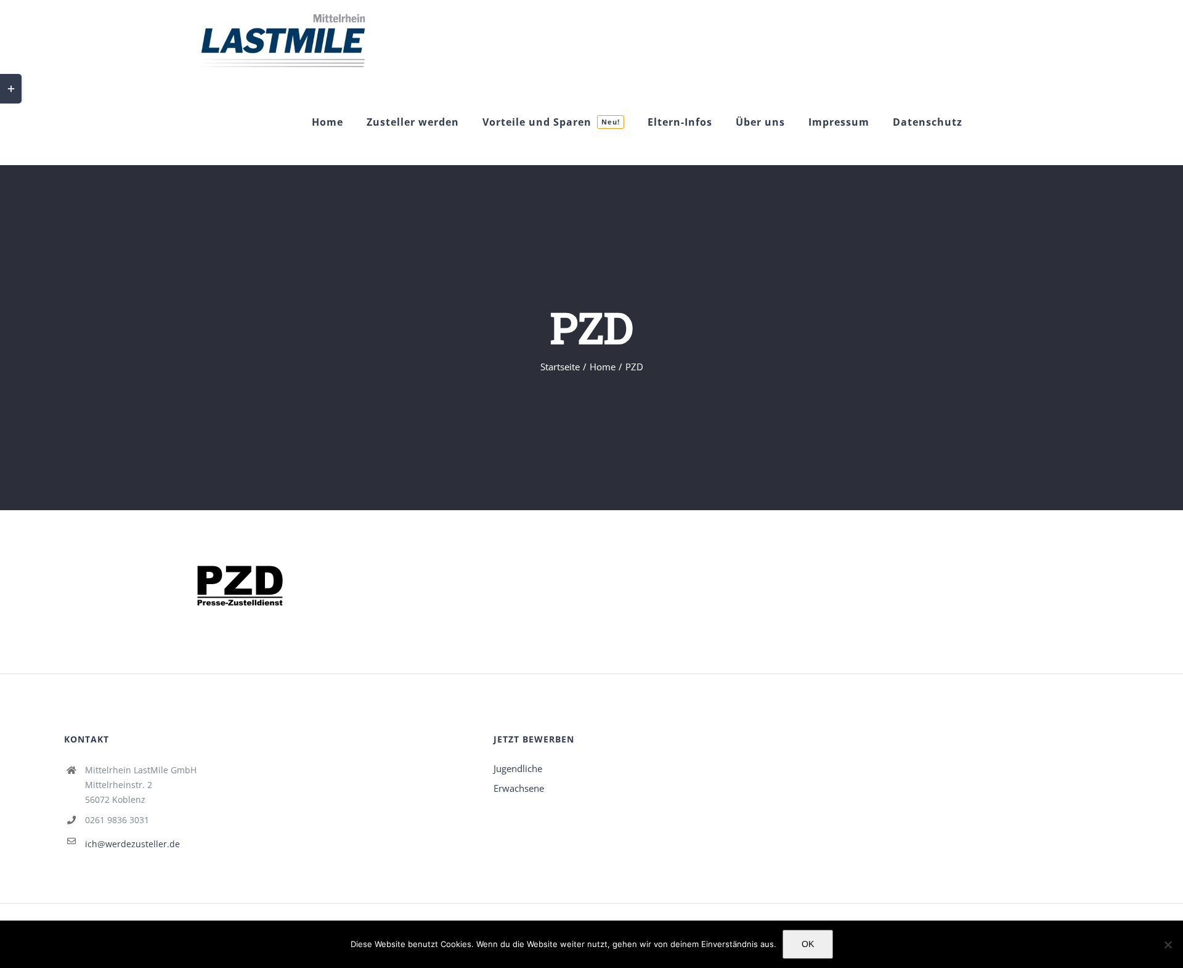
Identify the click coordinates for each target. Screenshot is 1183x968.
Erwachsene (519, 788)
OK (808, 944)
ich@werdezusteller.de (132, 844)
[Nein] (1167, 944)
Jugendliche (518, 768)
